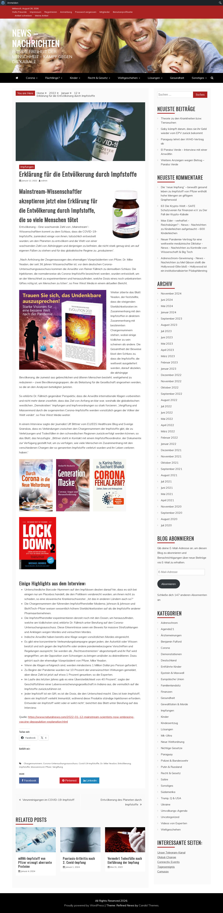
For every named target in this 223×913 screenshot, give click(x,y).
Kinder (74, 78)
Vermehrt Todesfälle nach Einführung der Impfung (125, 860)
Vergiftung (57, 767)
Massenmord (37, 767)
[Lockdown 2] (37, 572)
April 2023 (167, 350)
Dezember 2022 (171, 375)
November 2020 (171, 506)
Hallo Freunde (19, 12)
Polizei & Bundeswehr (174, 760)
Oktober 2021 (170, 462)
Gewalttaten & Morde (174, 704)
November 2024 (171, 293)
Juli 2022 (166, 406)
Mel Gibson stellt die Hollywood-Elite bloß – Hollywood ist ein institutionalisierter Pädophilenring (184, 266)
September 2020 (171, 512)
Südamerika (168, 792)
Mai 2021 (167, 494)
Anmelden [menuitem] (12, 2)
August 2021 (169, 475)
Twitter (50, 780)
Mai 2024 (167, 306)
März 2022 (168, 431)
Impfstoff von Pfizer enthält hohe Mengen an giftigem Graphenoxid (184, 195)
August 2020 (169, 519)
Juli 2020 (166, 525)
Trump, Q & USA (171, 798)
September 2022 (171, 393)
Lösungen (154, 78)
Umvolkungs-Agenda (174, 810)
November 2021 (171, 456)
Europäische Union (172, 679)
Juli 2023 (166, 331)
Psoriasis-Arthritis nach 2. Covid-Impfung (79, 860)
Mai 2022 (167, 418)
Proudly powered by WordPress (84, 905)
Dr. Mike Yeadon (108, 763)
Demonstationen (171, 654)
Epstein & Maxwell (172, 673)
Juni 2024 (167, 299)
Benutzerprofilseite (123, 12)
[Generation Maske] (73, 514)
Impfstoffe (24, 767)
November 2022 (171, 381)
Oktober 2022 (170, 387)
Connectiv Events (168, 862)
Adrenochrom (169, 622)
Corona (30, 78)
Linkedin (91, 780)
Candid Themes (149, 905)
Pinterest (70, 780)
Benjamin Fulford (171, 641)
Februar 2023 (169, 362)
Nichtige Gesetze (171, 748)
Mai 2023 (167, 343)
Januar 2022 (168, 444)
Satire (164, 779)
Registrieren (50, 12)
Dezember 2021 (171, 450)
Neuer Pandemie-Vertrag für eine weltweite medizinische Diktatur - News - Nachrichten (182, 243)
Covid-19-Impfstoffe (89, 763)
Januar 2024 (168, 312)
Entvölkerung (124, 763)
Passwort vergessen (85, 12)
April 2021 (167, 500)
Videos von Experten (174, 823)
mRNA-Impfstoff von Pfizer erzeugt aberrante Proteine (35, 862)
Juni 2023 (167, 337)
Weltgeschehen (128, 78)
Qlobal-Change (166, 857)
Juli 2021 (166, 481)
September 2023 (171, 318)
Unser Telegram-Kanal (171, 852)
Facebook (29, 780)
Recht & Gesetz (98, 78)
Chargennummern (33, 763)
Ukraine (165, 804)
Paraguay (167, 754)
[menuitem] (3, 3)
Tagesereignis (166, 866)
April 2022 (167, 425)
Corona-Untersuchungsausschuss (60, 763)
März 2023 (168, 356)
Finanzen (166, 691)
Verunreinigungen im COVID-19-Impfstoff (48, 799)
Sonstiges (198, 78)
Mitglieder (104, 12)
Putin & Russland (171, 767)
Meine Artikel (41, 15)
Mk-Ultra (166, 735)
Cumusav (163, 871)
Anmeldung (66, 12)
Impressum (35, 12)
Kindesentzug (169, 723)
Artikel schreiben (23, 15)
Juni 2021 (167, 487)
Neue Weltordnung (172, 741)
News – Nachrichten (36, 37)
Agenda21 (167, 629)
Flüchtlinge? (52, 78)
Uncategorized (170, 817)
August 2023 (169, 324)
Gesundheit (177, 78)
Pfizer (48, 767)
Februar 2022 (169, 437)
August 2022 (169, 400)
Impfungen (27, 166)
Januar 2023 (168, 368)
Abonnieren (168, 584)
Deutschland (168, 660)
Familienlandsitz (171, 685)
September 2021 (171, 469)
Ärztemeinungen (171, 635)
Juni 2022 (167, 412)
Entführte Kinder (171, 666)
